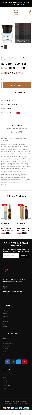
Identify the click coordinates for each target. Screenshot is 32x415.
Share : (3, 113)
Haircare (5, 313)
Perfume (5, 326)
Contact (4, 388)
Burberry (8, 109)
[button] (29, 12)
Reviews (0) (16, 132)
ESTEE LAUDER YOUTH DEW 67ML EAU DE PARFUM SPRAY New (7, 229)
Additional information (17, 128)
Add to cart (16, 85)
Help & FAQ (5, 348)
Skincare (5, 318)
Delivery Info (6, 346)
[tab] (17, 125)
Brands (4, 324)
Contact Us (5, 338)
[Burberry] (4, 47)
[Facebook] (7, 113)
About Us (5, 375)
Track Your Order (7, 341)
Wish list (5, 351)
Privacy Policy (6, 383)
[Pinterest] (24, 361)
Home (3, 58)
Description (17, 125)
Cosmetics (5, 321)
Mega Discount (6, 385)
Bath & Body (6, 311)
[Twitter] (10, 113)
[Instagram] (13, 361)
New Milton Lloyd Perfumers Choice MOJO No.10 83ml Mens (23, 229)
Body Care (5, 316)
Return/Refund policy (8, 343)
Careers (4, 377)
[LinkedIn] (13, 113)
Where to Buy (6, 380)
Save (19, 113)
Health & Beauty (11, 58)
